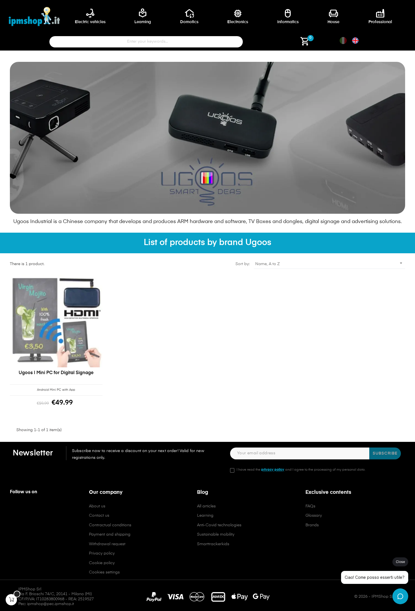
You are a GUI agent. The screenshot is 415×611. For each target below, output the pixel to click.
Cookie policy (102, 563)
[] (11, 599)
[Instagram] (26, 508)
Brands (312, 525)
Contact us (99, 516)
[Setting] (270, 43)
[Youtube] (38, 508)
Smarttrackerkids (213, 544)
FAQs (310, 506)
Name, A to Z (329, 263)
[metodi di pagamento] (208, 597)
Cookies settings (104, 572)
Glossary (313, 516)
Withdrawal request (107, 544)
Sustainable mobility (215, 534)
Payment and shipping (109, 534)
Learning (205, 516)
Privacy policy (102, 553)
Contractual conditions (110, 525)
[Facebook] (14, 508)
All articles (206, 506)
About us (97, 506)
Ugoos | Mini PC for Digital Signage (56, 373)
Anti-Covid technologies (219, 525)
